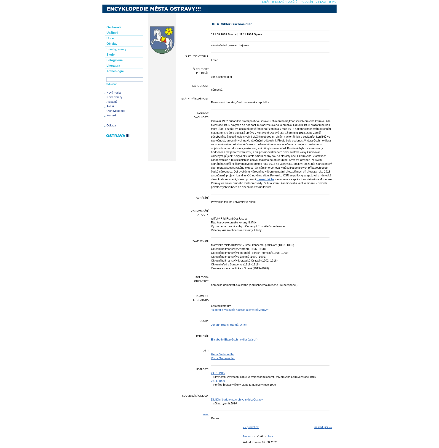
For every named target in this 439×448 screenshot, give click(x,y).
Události (112, 32)
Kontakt (111, 115)
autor (206, 414)
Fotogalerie (115, 60)
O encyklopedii (116, 111)
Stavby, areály (116, 49)
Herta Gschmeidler (222, 354)
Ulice (110, 38)
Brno (333, 1)
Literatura (113, 65)
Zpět (260, 436)
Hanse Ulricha (265, 179)
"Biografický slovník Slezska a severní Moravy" (239, 310)
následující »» (323, 427)
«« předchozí (251, 427)
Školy (111, 54)
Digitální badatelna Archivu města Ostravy (237, 399)
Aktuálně (112, 101)
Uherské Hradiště (284, 1)
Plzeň (265, 1)
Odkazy (111, 125)
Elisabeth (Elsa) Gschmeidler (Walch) (234, 339)
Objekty (112, 43)
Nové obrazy (114, 97)
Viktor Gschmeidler (223, 358)
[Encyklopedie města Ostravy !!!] (155, 9)
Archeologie (115, 71)
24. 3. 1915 (218, 373)
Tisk (270, 436)
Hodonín (307, 1)
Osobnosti (114, 27)
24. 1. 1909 (218, 381)
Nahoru (247, 436)
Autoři (110, 106)
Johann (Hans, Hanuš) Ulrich (229, 324)
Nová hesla (114, 92)
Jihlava (321, 1)
